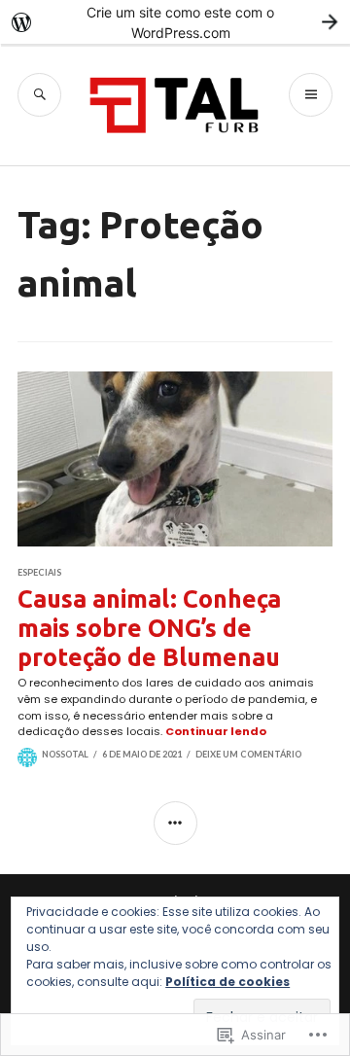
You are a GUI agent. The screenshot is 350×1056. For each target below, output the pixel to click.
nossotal (65, 754)
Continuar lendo (215, 731)
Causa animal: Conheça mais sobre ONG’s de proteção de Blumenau (149, 628)
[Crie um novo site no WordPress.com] (175, 22)
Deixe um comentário (248, 754)
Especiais (39, 572)
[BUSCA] (39, 95)
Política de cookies (227, 981)
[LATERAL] (175, 823)
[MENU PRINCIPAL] (310, 95)
